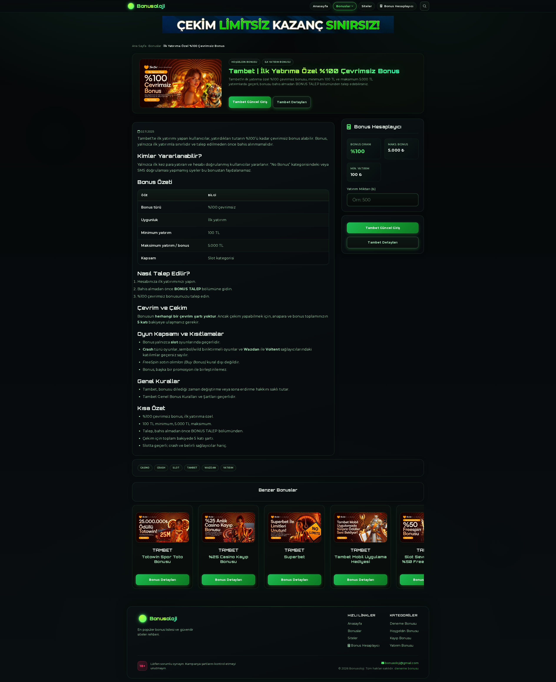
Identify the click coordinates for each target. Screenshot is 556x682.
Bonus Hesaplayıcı (398, 6)
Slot (176, 467)
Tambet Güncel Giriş (250, 102)
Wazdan (210, 467)
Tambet (192, 467)
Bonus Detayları (162, 580)
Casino (145, 467)
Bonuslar (343, 6)
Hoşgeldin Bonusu (244, 62)
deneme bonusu (406, 668)
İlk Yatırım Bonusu (278, 62)
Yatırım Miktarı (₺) (361, 189)
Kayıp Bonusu (400, 638)
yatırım (228, 467)
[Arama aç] (424, 6)
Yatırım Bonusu (402, 645)
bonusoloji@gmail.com (402, 663)
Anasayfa (320, 6)
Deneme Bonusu (403, 624)
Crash (161, 467)
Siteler (367, 6)
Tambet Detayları (292, 102)
